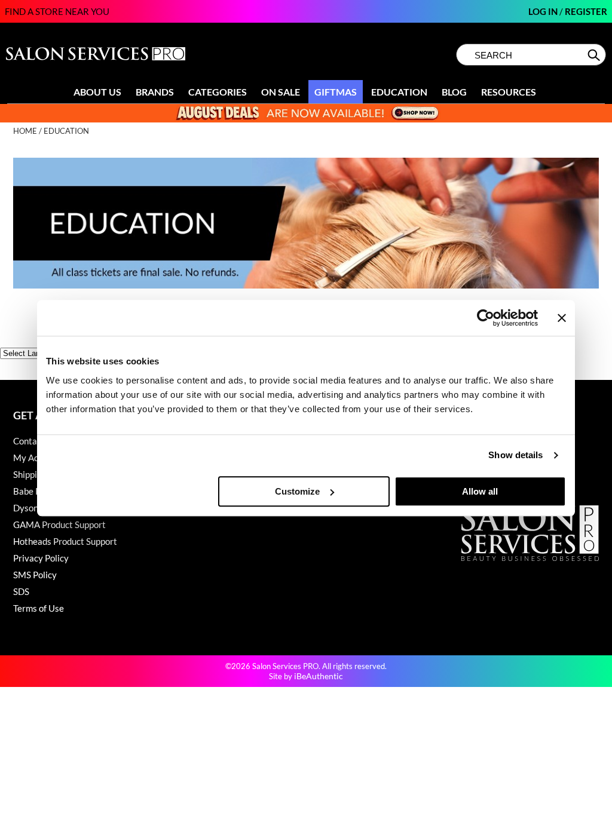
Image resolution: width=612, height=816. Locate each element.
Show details (515, 455)
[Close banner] (562, 318)
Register (586, 11)
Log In (543, 11)
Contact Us (35, 440)
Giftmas (335, 91)
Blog (454, 91)
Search (594, 55)
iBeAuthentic (318, 676)
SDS (21, 591)
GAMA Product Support (59, 524)
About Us (97, 91)
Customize (297, 491)
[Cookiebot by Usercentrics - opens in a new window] (485, 318)
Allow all (480, 491)
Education (399, 91)
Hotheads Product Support (65, 541)
